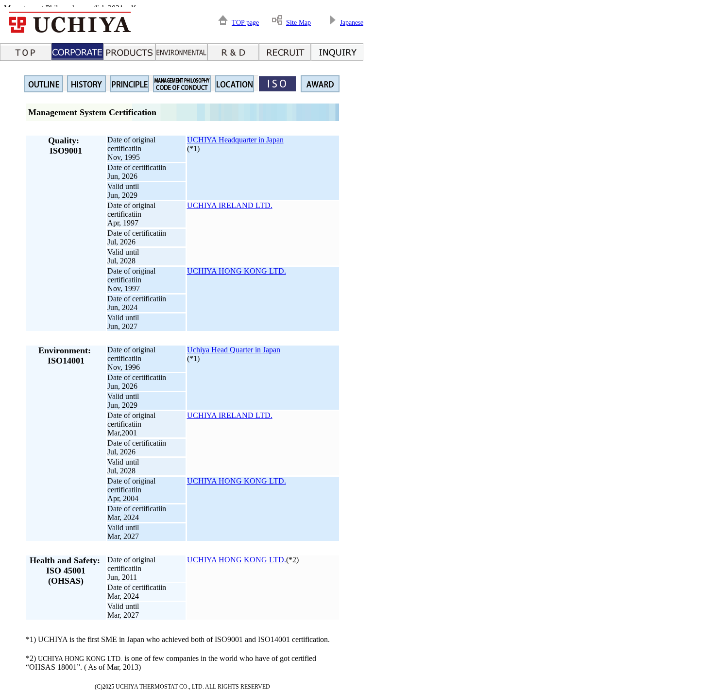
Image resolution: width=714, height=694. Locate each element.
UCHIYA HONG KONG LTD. (236, 271)
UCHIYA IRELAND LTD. (229, 205)
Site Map (298, 22)
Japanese (351, 22)
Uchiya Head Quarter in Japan (233, 350)
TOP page (245, 22)
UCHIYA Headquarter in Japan (235, 140)
